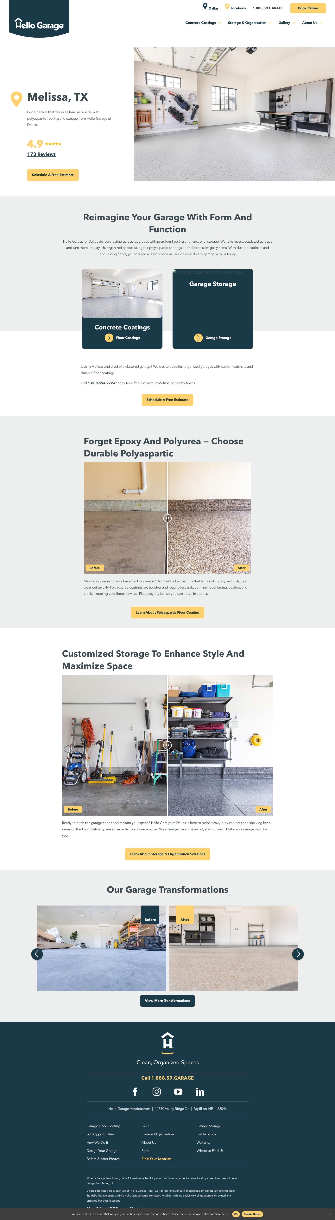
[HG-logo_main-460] (39, 14)
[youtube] (178, 1092)
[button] (44, 148)
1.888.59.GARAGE (172, 1078)
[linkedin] (200, 1092)
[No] (330, 1214)
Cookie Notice (252, 1214)
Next (298, 954)
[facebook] (135, 1092)
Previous (37, 954)
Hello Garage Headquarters (129, 1109)
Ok (236, 1214)
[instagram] (157, 1092)
